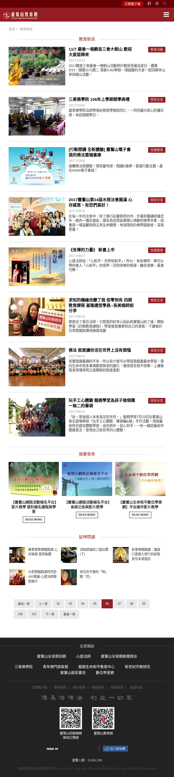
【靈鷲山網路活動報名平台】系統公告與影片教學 (87, 508)
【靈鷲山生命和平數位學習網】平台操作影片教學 (140, 508)
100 (20, 614)
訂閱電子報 (132, 4)
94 (82, 603)
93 (70, 603)
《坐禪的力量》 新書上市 (92, 250)
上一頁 (43, 603)
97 (119, 603)
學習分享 (156, 99)
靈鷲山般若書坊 (73, 673)
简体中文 (159, 5)
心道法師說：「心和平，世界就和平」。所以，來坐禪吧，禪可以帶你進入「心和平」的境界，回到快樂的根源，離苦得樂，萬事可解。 (116, 265)
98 (131, 603)
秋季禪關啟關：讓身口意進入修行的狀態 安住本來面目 (146, 554)
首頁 (12, 29)
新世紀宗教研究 (137, 667)
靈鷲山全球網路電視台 (119, 656)
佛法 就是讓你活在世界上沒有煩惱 (100, 350)
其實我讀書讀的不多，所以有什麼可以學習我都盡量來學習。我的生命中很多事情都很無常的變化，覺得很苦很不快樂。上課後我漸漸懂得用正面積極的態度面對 (116, 365)
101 (34, 614)
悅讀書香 (156, 150)
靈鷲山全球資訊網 (51, 656)
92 (58, 603)
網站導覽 (79, 687)
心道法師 (83, 656)
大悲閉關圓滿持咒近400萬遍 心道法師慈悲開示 (42, 576)
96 (107, 603)
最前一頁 (24, 603)
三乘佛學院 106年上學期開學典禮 (99, 99)
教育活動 (156, 49)
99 (143, 603)
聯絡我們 (60, 687)
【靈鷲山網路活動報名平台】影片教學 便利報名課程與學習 (33, 510)
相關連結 (98, 687)
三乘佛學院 (23, 667)
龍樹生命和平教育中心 (96, 667)
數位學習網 (105, 673)
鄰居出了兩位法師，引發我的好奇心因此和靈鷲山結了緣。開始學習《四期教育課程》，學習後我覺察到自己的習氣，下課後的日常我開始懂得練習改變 (116, 326)
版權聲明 (117, 687)
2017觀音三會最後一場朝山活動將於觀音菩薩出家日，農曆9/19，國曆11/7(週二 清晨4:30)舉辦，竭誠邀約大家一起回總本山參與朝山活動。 (117, 70)
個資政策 (136, 687)
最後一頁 (69, 614)
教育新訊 (26, 29)
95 (95, 603)
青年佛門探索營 (55, 667)
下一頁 (50, 614)
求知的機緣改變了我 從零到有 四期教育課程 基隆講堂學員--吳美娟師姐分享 (101, 305)
